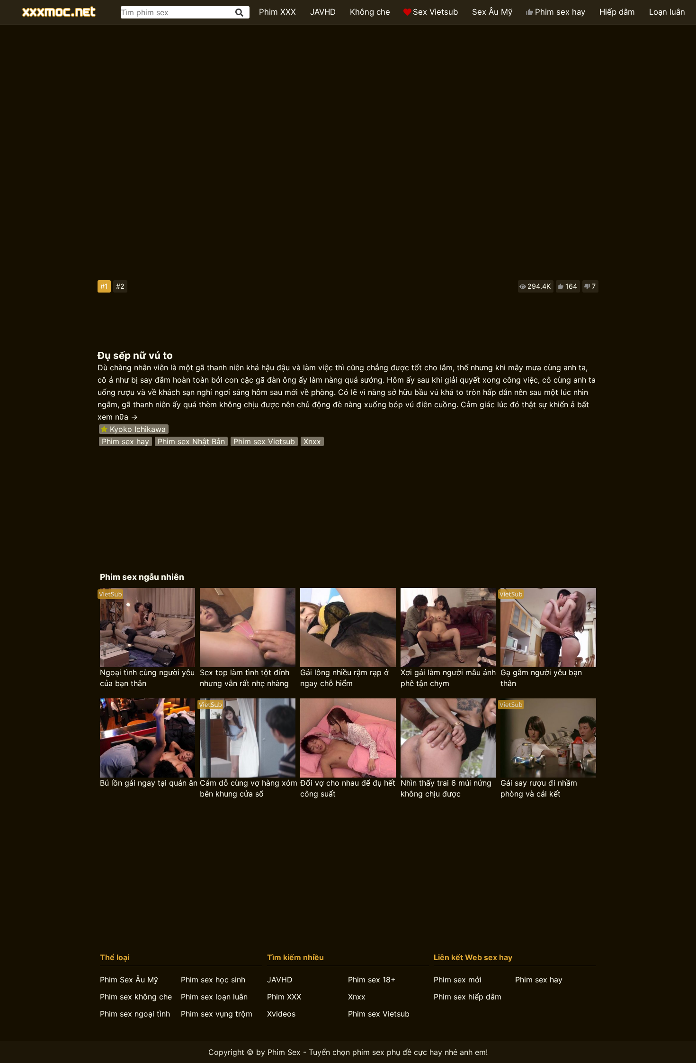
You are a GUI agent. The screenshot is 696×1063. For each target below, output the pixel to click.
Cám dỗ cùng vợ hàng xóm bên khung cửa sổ (248, 788)
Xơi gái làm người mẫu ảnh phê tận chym (448, 678)
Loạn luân (667, 12)
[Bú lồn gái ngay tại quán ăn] (148, 738)
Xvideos (281, 1013)
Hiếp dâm (617, 12)
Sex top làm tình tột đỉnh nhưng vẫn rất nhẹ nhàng (244, 678)
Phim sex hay (560, 12)
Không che (370, 12)
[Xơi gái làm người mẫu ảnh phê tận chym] (448, 627)
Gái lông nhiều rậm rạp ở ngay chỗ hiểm (344, 678)
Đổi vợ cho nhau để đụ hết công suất (347, 788)
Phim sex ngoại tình (135, 1013)
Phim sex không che (136, 996)
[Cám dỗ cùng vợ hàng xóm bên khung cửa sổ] (247, 738)
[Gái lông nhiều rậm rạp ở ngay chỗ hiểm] (348, 627)
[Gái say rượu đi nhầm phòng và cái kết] (548, 738)
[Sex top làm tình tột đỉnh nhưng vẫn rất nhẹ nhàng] (247, 627)
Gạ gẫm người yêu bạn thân (541, 678)
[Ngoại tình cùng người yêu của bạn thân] (148, 627)
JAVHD (323, 12)
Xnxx (312, 441)
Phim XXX (277, 12)
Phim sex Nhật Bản (191, 441)
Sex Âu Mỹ (492, 12)
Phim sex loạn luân (214, 996)
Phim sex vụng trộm (216, 1013)
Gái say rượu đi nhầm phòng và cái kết (538, 788)
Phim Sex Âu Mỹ (129, 979)
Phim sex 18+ (372, 979)
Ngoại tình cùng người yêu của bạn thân (147, 678)
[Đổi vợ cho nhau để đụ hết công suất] (348, 738)
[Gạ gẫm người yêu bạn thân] (548, 627)
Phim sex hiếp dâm (467, 996)
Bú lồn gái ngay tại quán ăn (148, 783)
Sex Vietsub (435, 12)
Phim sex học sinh (213, 979)
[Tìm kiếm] (240, 13)
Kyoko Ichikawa (138, 429)
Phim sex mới (458, 979)
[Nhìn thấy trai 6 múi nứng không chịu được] (448, 738)
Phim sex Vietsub (264, 441)
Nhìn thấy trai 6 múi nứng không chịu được (446, 788)
